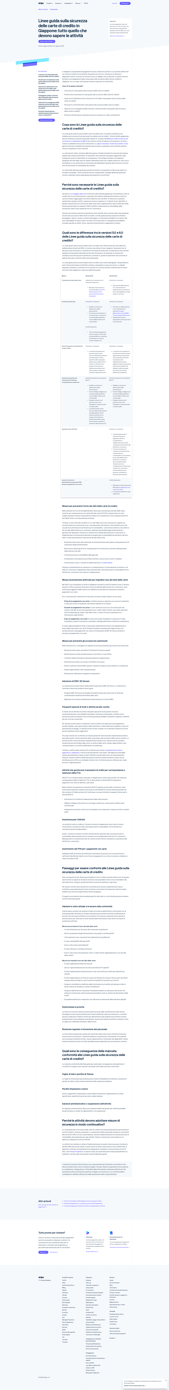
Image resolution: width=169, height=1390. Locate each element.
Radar (64, 1330)
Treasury (65, 1342)
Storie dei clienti (115, 1283)
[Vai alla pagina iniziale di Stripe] (40, 1277)
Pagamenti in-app (91, 1300)
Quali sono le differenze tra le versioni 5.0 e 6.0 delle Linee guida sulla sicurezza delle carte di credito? (48, 89)
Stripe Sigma (66, 1334)
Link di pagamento (67, 1322)
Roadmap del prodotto (117, 1314)
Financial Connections (68, 1307)
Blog (111, 1285)
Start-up (88, 1283)
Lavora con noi (114, 1316)
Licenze (112, 1300)
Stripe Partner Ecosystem (94, 1346)
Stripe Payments (76, 1151)
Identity (64, 1310)
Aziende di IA (90, 1312)
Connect (64, 1297)
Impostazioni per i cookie (117, 1304)
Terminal (64, 1339)
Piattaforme (89, 1307)
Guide (111, 1280)
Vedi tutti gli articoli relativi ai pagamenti (48, 1206)
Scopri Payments (91, 1251)
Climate (64, 1295)
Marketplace (90, 1302)
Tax (63, 1337)
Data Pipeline (66, 1302)
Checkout (65, 1292)
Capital (64, 1290)
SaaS (87, 1310)
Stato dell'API (90, 1363)
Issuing (64, 1315)
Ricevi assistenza (115, 1331)
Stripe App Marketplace (93, 1344)
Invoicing (65, 1312)
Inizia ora (43, 1252)
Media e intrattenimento (93, 1325)
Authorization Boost (68, 1285)
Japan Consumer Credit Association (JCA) (112, 144)
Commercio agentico (92, 1285)
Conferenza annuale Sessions (119, 1290)
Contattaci (124, 3)
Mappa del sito (114, 1302)
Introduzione (42, 71)
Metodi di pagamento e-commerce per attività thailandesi (83, 1203)
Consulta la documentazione (119, 1247)
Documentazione (91, 1356)
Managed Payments (68, 1320)
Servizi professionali (92, 1330)
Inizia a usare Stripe (46, 41)
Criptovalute (66, 1300)
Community (113, 1288)
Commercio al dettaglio (93, 1334)
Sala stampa (113, 1319)
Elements (65, 1305)
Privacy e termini (115, 1292)
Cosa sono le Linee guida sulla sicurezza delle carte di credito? (48, 75)
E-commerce (90, 1290)
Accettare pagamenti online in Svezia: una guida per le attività (84, 1206)
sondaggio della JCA (78, 194)
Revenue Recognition (68, 1332)
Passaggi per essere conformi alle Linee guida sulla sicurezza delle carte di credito (48, 97)
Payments (54, 9)
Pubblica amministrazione (93, 1332)
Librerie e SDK (90, 1368)
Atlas (63, 1283)
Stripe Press (113, 1321)
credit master (107, 563)
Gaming (88, 1317)
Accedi (114, 3)
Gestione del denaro (92, 1305)
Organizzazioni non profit (93, 1327)
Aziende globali (90, 1297)
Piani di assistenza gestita (118, 1333)
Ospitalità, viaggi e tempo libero (95, 1320)
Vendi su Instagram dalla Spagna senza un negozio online (83, 1201)
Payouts (64, 1327)
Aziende (88, 1280)
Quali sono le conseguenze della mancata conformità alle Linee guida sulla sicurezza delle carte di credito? (48, 105)
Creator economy (91, 1315)
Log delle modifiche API (93, 1365)
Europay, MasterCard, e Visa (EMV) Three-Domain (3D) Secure (121, 313)
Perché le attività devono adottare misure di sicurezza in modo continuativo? (48, 113)
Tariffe (86, 3)
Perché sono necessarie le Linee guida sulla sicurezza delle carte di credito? (48, 81)
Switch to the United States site (134, 1385)
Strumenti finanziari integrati (94, 1292)
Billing (64, 1288)
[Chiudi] (166, 1381)
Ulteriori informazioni (116, 36)
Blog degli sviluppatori (92, 1373)
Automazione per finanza (93, 1295)
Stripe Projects (90, 1370)
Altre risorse (43, 9)
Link (63, 1317)
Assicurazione (90, 1322)
